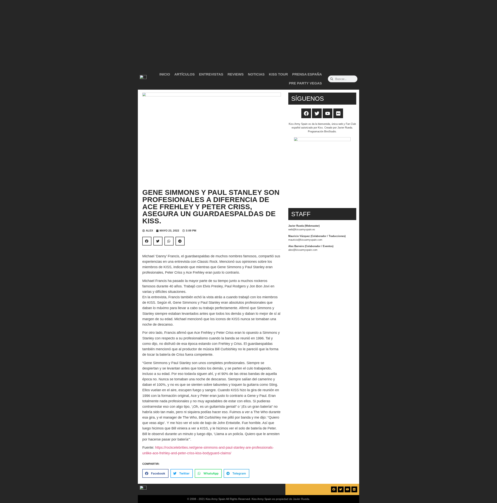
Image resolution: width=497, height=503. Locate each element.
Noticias (256, 74)
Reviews (236, 74)
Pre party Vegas (305, 83)
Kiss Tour (278, 74)
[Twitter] (317, 113)
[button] (146, 241)
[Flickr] (338, 113)
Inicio (164, 74)
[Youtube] (327, 113)
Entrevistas (211, 74)
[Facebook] (306, 113)
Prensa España (307, 74)
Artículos (184, 74)
